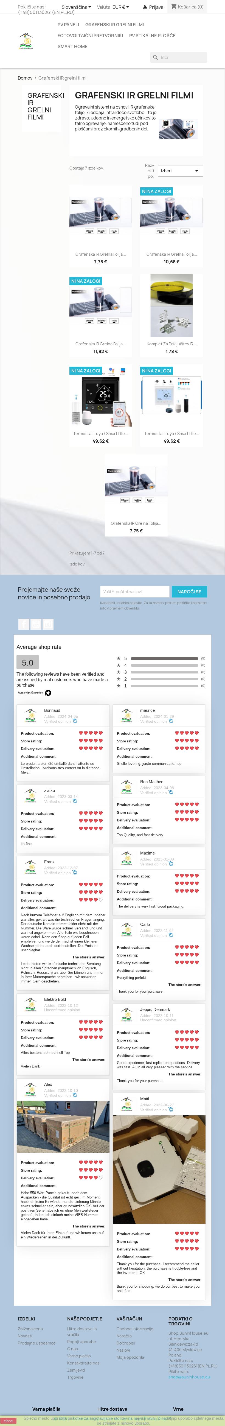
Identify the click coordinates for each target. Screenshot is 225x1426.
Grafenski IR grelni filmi (114, 25)
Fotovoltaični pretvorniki (90, 36)
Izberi (180, 171)
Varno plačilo (79, 1355)
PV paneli (68, 25)
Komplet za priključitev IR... (171, 343)
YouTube (35, 624)
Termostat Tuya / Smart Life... (100, 433)
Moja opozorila (130, 1357)
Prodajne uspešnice (37, 1343)
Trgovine (75, 1377)
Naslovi (123, 1350)
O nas (72, 1348)
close (8, 1421)
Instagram (48, 624)
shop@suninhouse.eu (189, 1377)
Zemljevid (76, 1370)
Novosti (25, 1335)
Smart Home (73, 46)
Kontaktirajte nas (83, 1363)
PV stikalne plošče (152, 36)
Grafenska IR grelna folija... (100, 254)
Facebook (23, 624)
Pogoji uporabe (81, 1341)
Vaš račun (129, 1319)
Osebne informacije (135, 1328)
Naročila (124, 1335)
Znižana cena (30, 1328)
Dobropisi (126, 1343)
